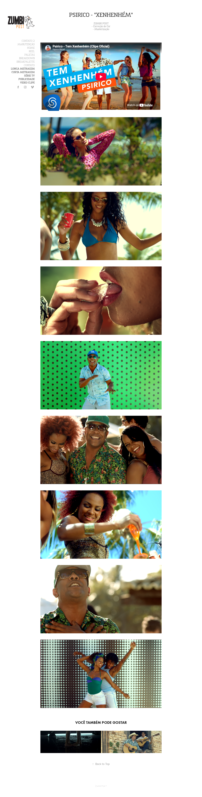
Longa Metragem (23, 69)
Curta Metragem (23, 72)
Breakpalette (26, 61)
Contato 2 (28, 41)
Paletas (29, 54)
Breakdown (27, 58)
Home (31, 47)
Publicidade (26, 79)
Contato (29, 65)
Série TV (29, 75)
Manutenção (26, 44)
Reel (32, 51)
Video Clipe (27, 82)
